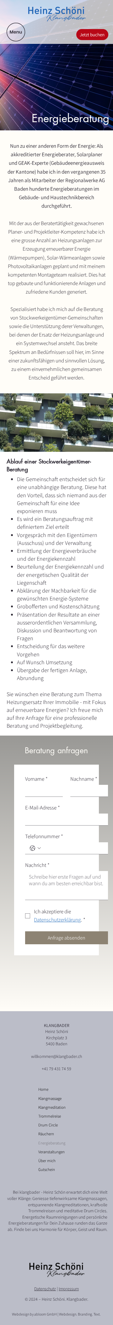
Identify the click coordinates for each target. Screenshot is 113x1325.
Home (43, 1089)
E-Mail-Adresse (42, 807)
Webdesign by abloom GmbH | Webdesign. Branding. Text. (56, 1314)
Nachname (83, 779)
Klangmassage (50, 1098)
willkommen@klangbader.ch (56, 1056)
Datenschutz (45, 1289)
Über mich (47, 1160)
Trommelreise (49, 1116)
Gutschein (46, 1169)
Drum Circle (48, 1125)
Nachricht (37, 865)
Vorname (36, 779)
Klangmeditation (52, 1107)
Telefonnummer (44, 836)
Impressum (69, 1289)
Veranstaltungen (51, 1152)
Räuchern (46, 1134)
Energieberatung (51, 1143)
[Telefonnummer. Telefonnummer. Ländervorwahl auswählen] (35, 848)
